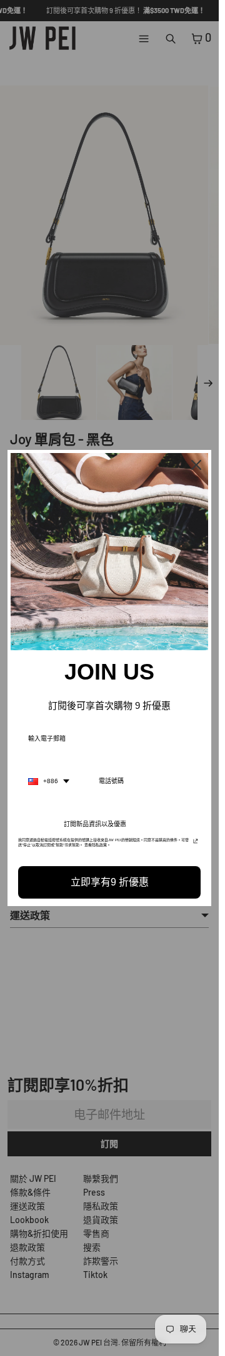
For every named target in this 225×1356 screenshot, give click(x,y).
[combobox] (48, 781)
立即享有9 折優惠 (110, 882)
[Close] (196, 465)
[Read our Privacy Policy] (196, 843)
